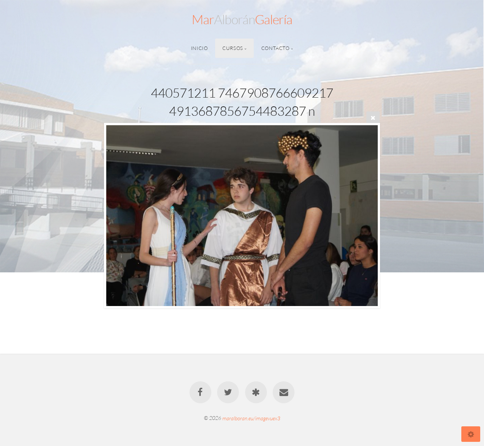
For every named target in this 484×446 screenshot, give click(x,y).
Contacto (275, 48)
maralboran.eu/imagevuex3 (251, 418)
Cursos (232, 48)
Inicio (199, 48)
